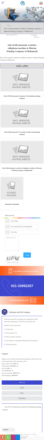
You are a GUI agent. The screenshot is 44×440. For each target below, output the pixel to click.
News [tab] (22, 388)
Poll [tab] (22, 393)
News (9, 25)
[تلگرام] (17, 437)
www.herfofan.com (33, 21)
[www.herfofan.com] (22, 14)
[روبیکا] (2, 437)
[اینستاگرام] (13, 437)
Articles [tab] (22, 382)
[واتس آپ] (8, 437)
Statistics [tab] (22, 398)
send (27, 255)
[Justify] (12, 430)
